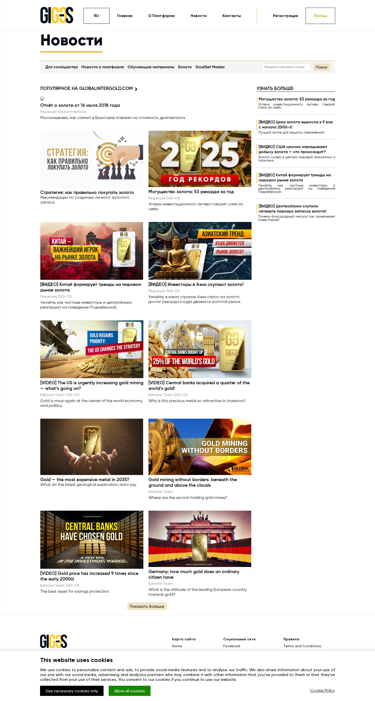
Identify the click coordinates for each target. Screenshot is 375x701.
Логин (320, 16)
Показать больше (147, 606)
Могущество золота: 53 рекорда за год (297, 99)
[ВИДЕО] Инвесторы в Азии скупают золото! (196, 284)
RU (96, 16)
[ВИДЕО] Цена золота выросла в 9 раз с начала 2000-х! (296, 124)
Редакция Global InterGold (63, 112)
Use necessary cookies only (72, 691)
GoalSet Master (210, 67)
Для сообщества (61, 67)
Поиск (322, 67)
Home (177, 646)
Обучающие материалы (151, 67)
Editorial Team (160, 492)
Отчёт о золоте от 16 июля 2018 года (80, 105)
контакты (231, 16)
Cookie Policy (322, 691)
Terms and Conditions (302, 646)
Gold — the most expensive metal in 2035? (84, 480)
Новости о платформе (102, 67)
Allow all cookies (129, 691)
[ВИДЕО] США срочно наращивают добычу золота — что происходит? (293, 149)
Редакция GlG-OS (164, 198)
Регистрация (285, 16)
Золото (185, 67)
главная (124, 16)
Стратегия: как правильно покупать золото (87, 192)
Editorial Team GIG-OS (60, 395)
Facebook (231, 646)
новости (199, 16)
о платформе (161, 16)
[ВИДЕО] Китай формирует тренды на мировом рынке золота (295, 177)
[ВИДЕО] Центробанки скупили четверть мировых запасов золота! (292, 209)
